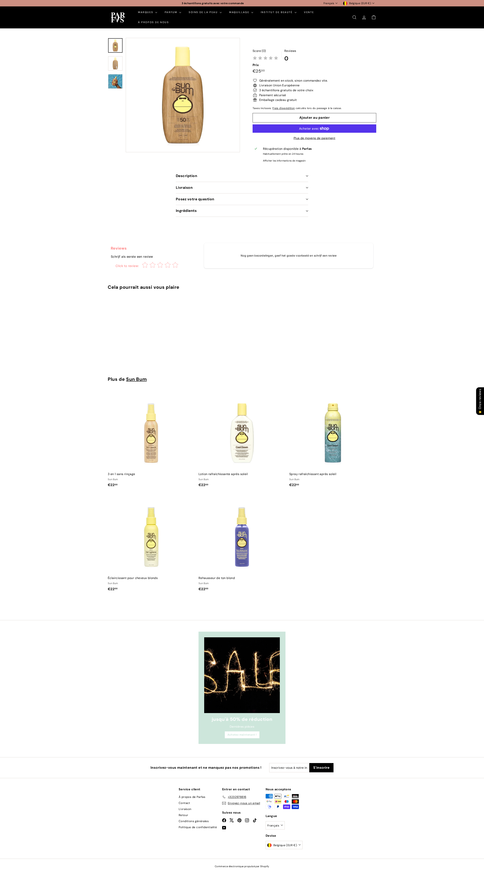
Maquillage (239, 12)
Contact (184, 803)
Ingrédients (186, 210)
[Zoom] (183, 95)
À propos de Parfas (192, 797)
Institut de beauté (277, 12)
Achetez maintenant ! (242, 734)
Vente (309, 12)
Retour (183, 815)
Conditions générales (194, 821)
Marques (146, 12)
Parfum (171, 12)
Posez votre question (195, 199)
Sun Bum (136, 379)
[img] (265, 58)
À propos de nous (153, 22)
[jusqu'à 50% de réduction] (242, 675)
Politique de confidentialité (198, 827)
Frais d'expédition (283, 108)
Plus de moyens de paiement (314, 138)
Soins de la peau (204, 12)
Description (186, 175)
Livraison (184, 187)
